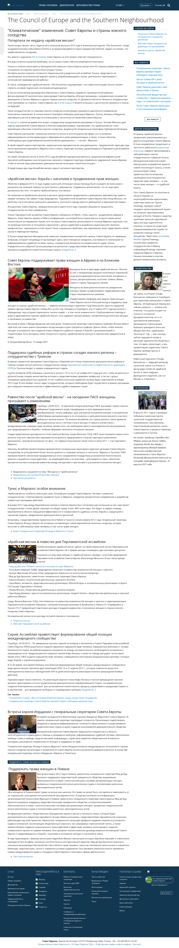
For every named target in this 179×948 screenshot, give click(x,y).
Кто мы (10, 877)
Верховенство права (88, 5)
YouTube (42, 899)
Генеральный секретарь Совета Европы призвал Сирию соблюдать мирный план (51, 701)
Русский (145, 5)
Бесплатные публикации (102, 897)
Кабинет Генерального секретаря (73, 878)
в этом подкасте (66, 102)
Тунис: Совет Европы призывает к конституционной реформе (153, 107)
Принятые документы (24, 478)
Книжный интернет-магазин (100, 892)
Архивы (123, 883)
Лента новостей (98, 877)
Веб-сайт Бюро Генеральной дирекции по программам (152, 45)
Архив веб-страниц (128, 887)
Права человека (48, 5)
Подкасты (43, 907)
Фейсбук (42, 895)
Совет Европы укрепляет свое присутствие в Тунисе (151, 89)
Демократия (67, 5)
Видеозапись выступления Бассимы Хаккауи (36, 474)
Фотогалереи (97, 887)
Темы (94, 901)
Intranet (167, 893)
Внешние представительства (72, 888)
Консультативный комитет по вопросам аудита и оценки (75, 920)
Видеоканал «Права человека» (100, 882)
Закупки (67, 900)
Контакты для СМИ (71, 883)
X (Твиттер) (43, 883)
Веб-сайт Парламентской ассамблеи (31, 623)
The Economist (39, 56)
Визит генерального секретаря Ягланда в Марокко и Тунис (43, 531)
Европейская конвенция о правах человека (18, 893)
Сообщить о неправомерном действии (75, 913)
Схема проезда (126, 907)
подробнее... (88, 689)
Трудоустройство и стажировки (15, 900)
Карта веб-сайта (126, 903)
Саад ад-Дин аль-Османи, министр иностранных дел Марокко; (41, 566)
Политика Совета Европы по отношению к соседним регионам (152, 36)
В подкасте (13, 122)
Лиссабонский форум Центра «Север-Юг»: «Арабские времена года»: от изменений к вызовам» (153, 98)
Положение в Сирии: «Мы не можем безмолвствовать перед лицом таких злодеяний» (53, 697)
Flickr (41, 903)
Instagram (43, 891)
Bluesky (42, 879)
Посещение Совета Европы (19, 905)
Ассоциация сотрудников (130, 891)
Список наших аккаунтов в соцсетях (131, 878)
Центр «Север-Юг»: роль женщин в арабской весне (150, 81)
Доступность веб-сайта (129, 899)
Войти (122, 910)
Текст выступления (23, 856)
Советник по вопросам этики (73, 928)
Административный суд (129, 895)
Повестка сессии (21, 620)
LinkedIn (42, 887)
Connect (159, 5)
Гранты (67, 904)
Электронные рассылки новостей (73, 894)
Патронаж (68, 908)
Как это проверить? (159, 885)
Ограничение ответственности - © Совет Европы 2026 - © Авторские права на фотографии (85, 944)
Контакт (137, 944)
